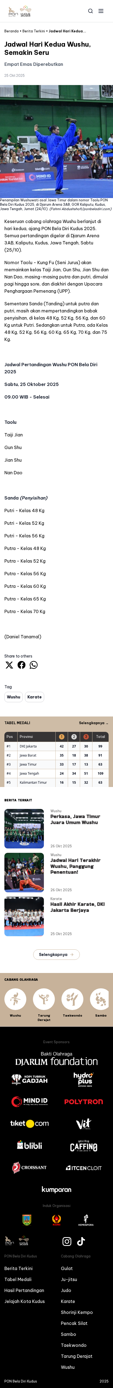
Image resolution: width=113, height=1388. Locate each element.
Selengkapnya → (94, 723)
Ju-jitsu (69, 1279)
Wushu (68, 1367)
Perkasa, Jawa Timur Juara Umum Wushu (75, 819)
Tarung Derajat (76, 1356)
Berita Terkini (18, 1268)
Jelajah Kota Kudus (24, 1301)
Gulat (67, 1268)
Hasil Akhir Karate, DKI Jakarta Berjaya (77, 907)
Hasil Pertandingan (24, 1290)
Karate (68, 1301)
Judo (66, 1290)
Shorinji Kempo (77, 1312)
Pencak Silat (74, 1323)
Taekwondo (74, 1345)
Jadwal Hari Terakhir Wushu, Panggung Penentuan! (75, 866)
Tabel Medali (18, 1279)
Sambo (68, 1334)
